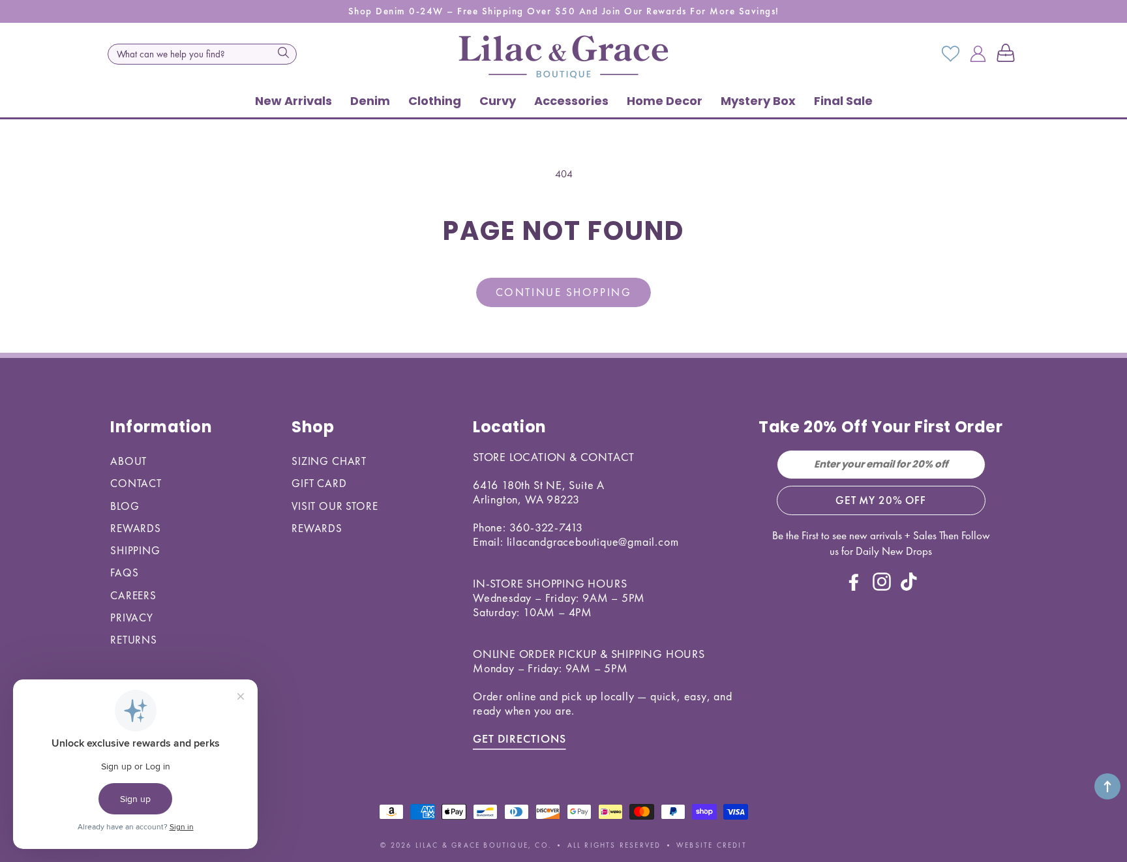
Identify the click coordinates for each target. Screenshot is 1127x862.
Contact (136, 483)
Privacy (131, 617)
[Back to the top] (1107, 786)
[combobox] (202, 54)
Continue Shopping (563, 292)
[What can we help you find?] (283, 53)
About (128, 461)
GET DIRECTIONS (519, 738)
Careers (133, 595)
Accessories (571, 100)
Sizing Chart (329, 461)
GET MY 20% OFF (880, 500)
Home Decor (664, 100)
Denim (370, 100)
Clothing (434, 100)
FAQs (124, 572)
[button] (1008, 54)
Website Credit (711, 845)
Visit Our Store (335, 506)
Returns (133, 639)
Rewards (135, 528)
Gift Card (319, 483)
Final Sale (843, 100)
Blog (124, 506)
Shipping (135, 550)
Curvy (497, 100)
